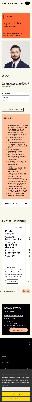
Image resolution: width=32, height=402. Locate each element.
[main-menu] (27, 3)
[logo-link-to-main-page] (10, 3)
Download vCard (18, 330)
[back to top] (28, 343)
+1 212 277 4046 (15, 35)
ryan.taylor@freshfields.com (12, 33)
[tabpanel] (16, 255)
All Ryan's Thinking (10, 291)
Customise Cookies (16, 389)
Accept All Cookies (16, 398)
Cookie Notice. (5, 385)
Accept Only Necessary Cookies (16, 394)
